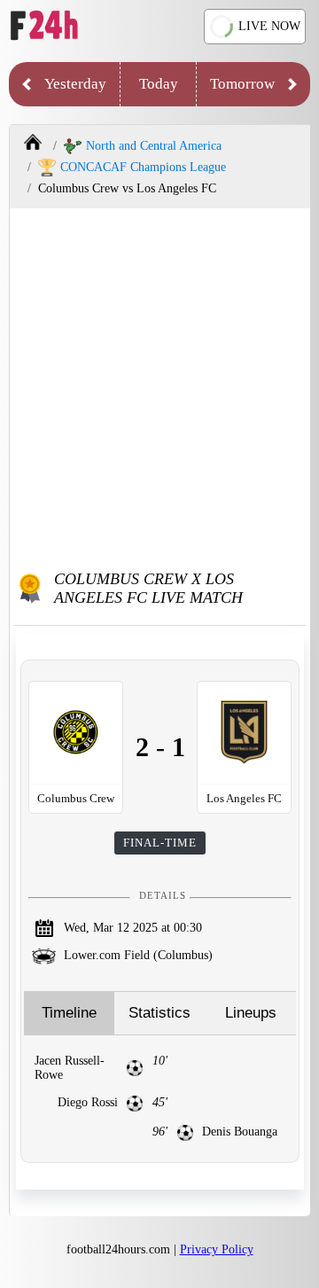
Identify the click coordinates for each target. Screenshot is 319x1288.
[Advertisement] (159, 385)
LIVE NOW (269, 26)
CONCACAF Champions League (143, 167)
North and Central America (154, 145)
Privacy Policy (216, 1249)
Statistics (159, 1012)
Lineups (250, 1012)
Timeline (69, 1012)
